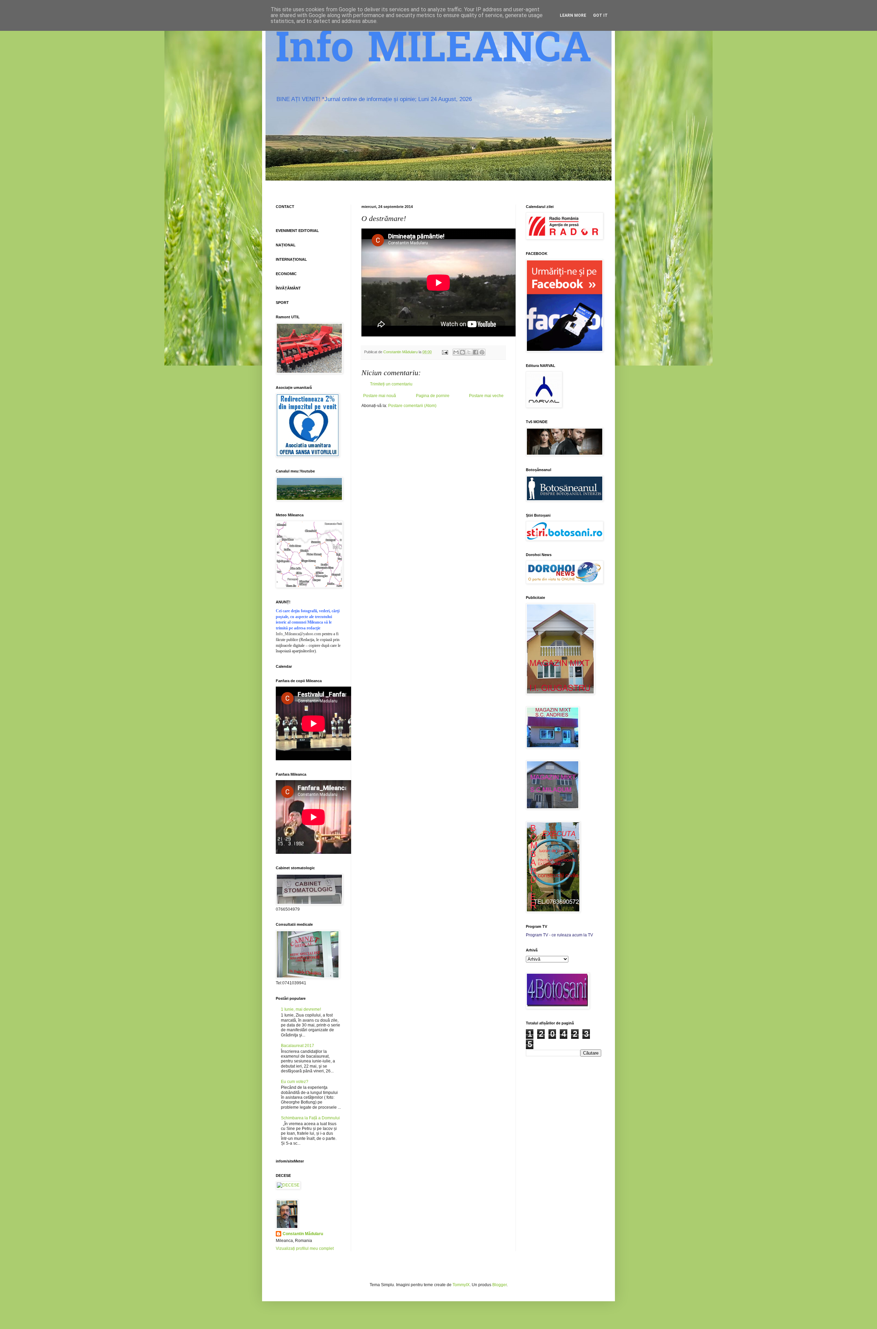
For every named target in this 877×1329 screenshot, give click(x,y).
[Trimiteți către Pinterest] (482, 352)
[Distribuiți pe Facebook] (475, 352)
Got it (600, 15)
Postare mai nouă (379, 395)
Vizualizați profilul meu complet (305, 1248)
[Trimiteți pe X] (469, 352)
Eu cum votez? (294, 1081)
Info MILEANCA (434, 51)
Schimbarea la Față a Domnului (310, 1118)
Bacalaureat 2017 (297, 1045)
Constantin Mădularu (303, 1233)
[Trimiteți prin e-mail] (456, 352)
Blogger (499, 1284)
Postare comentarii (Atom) (412, 405)
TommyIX (461, 1284)
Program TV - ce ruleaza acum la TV (559, 935)
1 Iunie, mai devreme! (301, 1009)
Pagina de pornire (432, 395)
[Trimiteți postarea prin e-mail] (444, 352)
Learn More (573, 15)
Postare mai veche (486, 395)
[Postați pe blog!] (462, 352)
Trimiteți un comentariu (391, 384)
